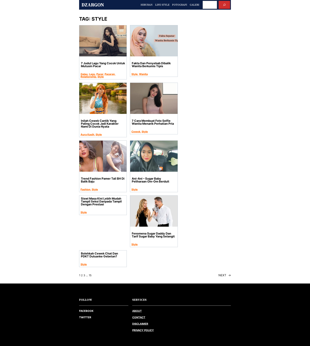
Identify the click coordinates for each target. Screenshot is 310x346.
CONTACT (138, 317)
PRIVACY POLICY (143, 330)
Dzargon (93, 4)
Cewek (135, 131)
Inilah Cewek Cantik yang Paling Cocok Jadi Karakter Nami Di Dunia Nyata (100, 123)
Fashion (85, 189)
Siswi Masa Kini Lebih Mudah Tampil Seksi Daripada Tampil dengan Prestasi (101, 201)
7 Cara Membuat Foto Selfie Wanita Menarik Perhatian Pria (153, 122)
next (224, 275)
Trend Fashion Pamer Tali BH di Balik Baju (102, 180)
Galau (84, 74)
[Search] (224, 5)
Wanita (143, 74)
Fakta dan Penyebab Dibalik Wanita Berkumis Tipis (151, 65)
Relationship (88, 76)
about (137, 310)
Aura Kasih (87, 134)
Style (101, 76)
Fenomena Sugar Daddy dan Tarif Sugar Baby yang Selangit (153, 235)
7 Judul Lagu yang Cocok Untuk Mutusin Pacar (103, 65)
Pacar (99, 74)
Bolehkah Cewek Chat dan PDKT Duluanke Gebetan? (99, 255)
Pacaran (110, 74)
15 (90, 275)
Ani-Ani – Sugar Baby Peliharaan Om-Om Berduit (150, 180)
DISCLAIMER (140, 323)
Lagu (92, 74)
